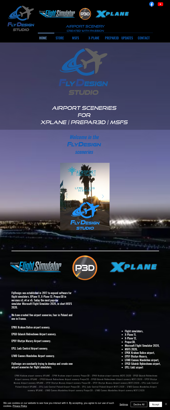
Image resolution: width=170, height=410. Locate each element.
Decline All (138, 404)
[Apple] (57, 14)
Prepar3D (59, 297)
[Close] (166, 404)
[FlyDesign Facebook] (151, 4)
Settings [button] (124, 404)
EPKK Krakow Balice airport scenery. (30, 327)
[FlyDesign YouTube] (160, 4)
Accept (155, 404)
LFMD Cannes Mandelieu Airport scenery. (33, 356)
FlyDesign (16, 293)
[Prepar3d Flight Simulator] (85, 14)
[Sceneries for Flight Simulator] (20, 19)
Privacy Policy (20, 406)
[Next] (103, 197)
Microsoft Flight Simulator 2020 (39, 304)
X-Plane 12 (46, 297)
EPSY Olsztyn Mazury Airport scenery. (31, 341)
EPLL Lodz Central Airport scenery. (29, 348)
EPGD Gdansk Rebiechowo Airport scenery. (33, 334)
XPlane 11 (35, 297)
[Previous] (67, 197)
